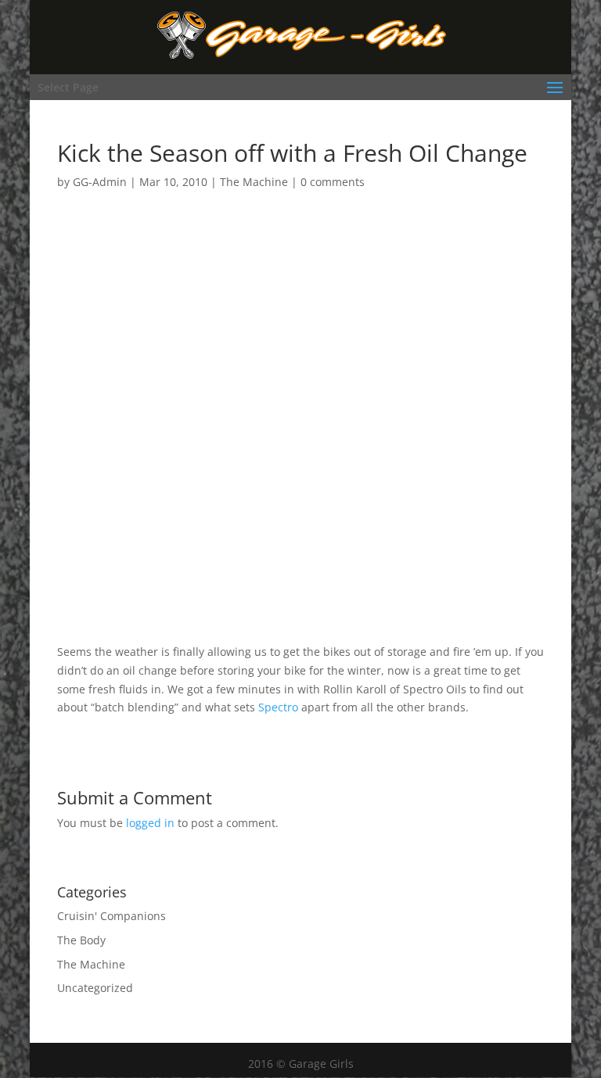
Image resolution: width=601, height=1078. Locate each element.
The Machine (254, 181)
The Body (81, 940)
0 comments (332, 181)
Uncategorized (95, 987)
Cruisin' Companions (111, 915)
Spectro (278, 707)
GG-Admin (100, 181)
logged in (150, 822)
